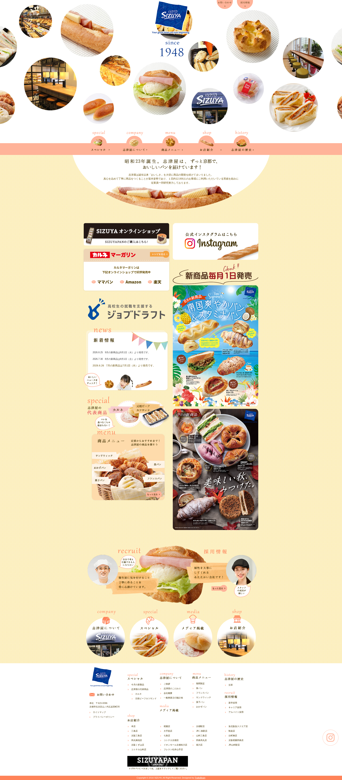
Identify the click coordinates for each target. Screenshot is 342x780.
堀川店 (199, 745)
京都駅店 (200, 726)
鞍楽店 (232, 731)
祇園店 (167, 726)
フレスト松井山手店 (173, 749)
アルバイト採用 (236, 712)
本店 (133, 726)
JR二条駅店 (201, 731)
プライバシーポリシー (103, 717)
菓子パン (200, 702)
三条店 (134, 731)
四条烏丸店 (201, 740)
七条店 (167, 735)
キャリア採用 (235, 707)
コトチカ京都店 (171, 740)
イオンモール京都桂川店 (175, 745)
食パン (199, 688)
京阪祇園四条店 (236, 740)
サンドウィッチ (203, 697)
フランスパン (202, 693)
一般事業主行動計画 (173, 698)
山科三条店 (201, 735)
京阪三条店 (136, 735)
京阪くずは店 (137, 745)
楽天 (157, 282)
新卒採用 (233, 703)
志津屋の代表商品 (139, 689)
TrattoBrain (200, 778)
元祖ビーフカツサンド (146, 698)
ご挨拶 (167, 684)
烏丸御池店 (136, 740)
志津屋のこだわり (172, 688)
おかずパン (201, 706)
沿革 (231, 685)
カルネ (138, 694)
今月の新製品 (137, 684)
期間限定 (200, 683)
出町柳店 (233, 735)
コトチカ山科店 (138, 749)
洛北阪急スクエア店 (238, 726)
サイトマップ (99, 712)
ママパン (105, 282)
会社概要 (168, 693)
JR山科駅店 (234, 745)
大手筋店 (168, 731)
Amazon (133, 282)
